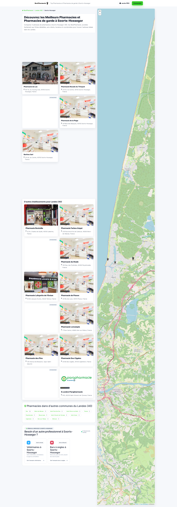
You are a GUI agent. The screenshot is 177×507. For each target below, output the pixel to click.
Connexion (137, 3)
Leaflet (136, 504)
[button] (115, 262)
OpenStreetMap (144, 504)
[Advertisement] (58, 47)
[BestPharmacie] (41, 3)
